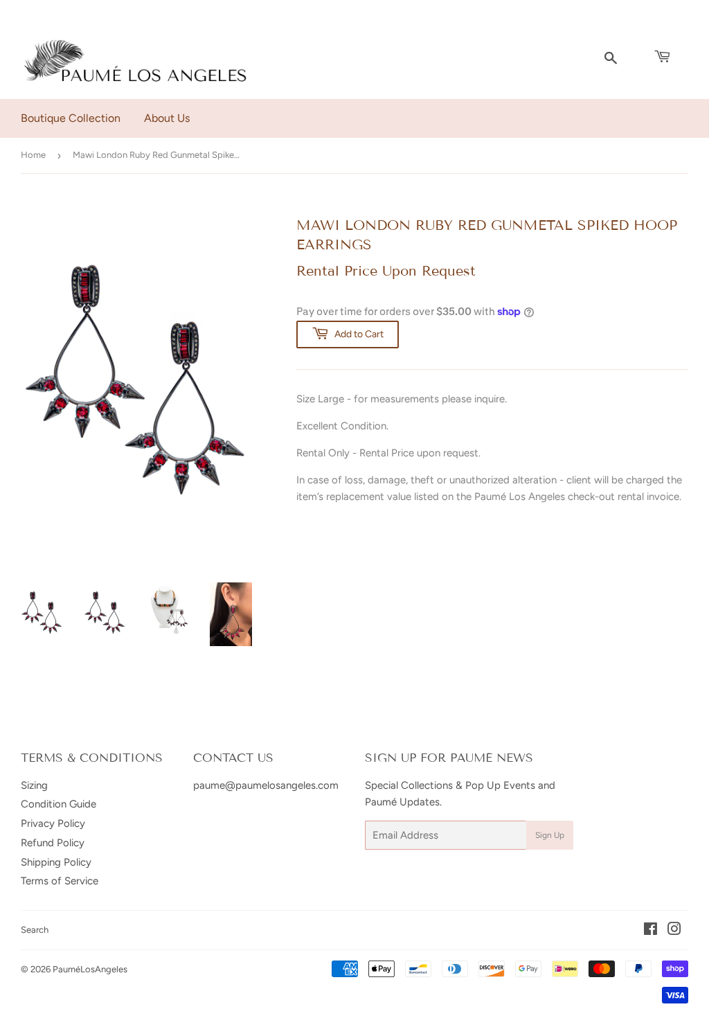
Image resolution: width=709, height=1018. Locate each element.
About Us (167, 118)
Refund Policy (52, 843)
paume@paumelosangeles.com (266, 785)
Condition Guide (58, 804)
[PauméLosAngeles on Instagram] (674, 931)
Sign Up (549, 835)
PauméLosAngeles (90, 969)
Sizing (34, 785)
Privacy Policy (53, 823)
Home (33, 155)
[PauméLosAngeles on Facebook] (650, 931)
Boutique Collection (70, 118)
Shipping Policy (56, 862)
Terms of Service (59, 881)
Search (34, 930)
